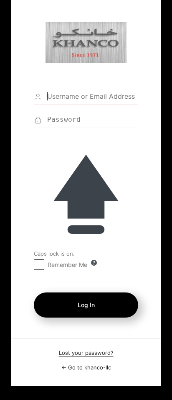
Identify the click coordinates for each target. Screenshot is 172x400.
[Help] (94, 263)
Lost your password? (86, 352)
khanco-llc (86, 42)
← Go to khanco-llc (86, 367)
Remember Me (67, 264)
